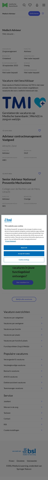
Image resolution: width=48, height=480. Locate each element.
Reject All (24, 247)
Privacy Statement (10, 241)
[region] (24, 240)
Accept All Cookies (24, 254)
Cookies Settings (24, 260)
